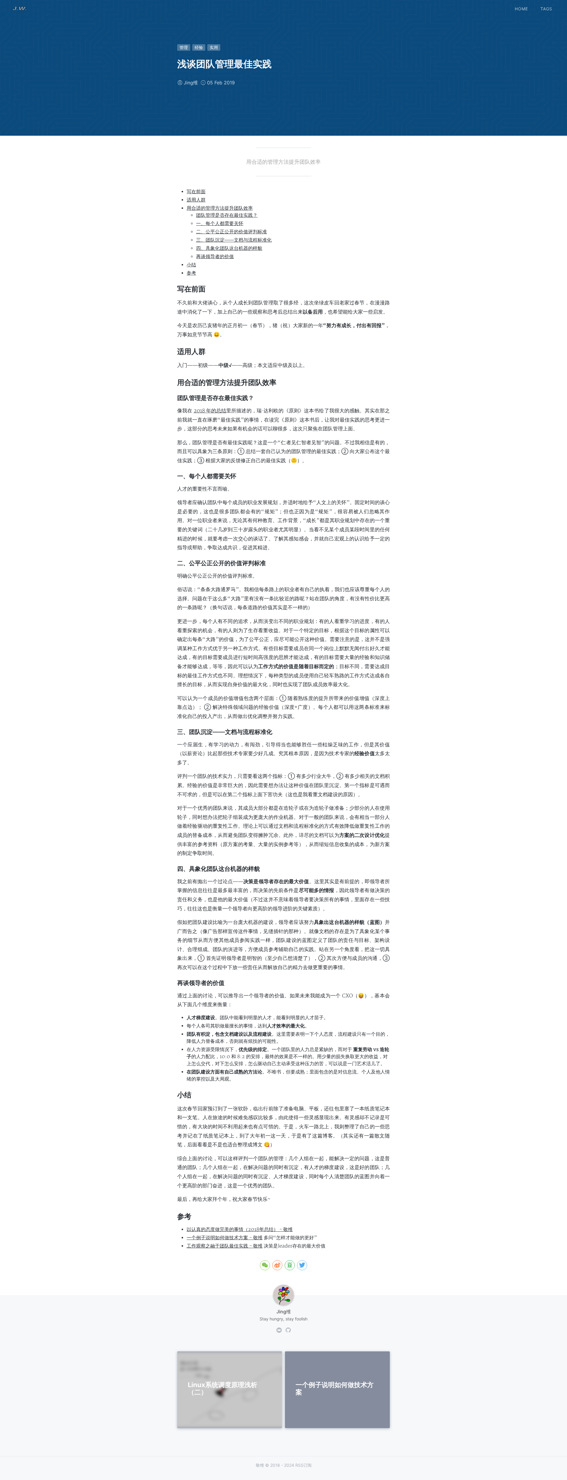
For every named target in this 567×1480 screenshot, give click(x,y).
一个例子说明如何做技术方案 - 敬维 (225, 1238)
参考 (191, 273)
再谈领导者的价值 (215, 257)
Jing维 (191, 83)
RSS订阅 (303, 1465)
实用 (214, 47)
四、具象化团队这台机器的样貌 (229, 248)
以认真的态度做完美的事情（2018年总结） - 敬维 (240, 1229)
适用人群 (196, 200)
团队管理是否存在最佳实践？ (227, 215)
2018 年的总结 (210, 411)
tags (546, 8)
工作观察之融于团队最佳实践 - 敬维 (225, 1246)
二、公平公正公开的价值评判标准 (231, 232)
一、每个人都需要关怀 (219, 224)
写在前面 (196, 192)
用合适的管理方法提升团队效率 (220, 208)
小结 (191, 265)
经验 (199, 47)
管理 (184, 47)
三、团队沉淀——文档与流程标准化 (234, 240)
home (521, 8)
